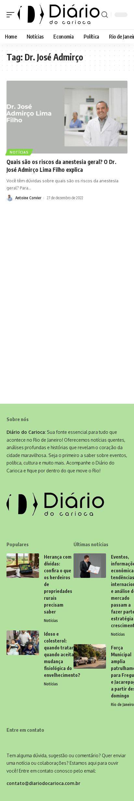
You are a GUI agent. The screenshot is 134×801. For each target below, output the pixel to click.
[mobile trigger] (12, 14)
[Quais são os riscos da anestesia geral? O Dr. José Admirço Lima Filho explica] (67, 117)
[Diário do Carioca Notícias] (59, 14)
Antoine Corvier (28, 197)
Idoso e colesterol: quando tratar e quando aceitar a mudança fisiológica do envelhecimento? (62, 654)
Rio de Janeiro (122, 704)
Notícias (19, 152)
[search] (104, 14)
